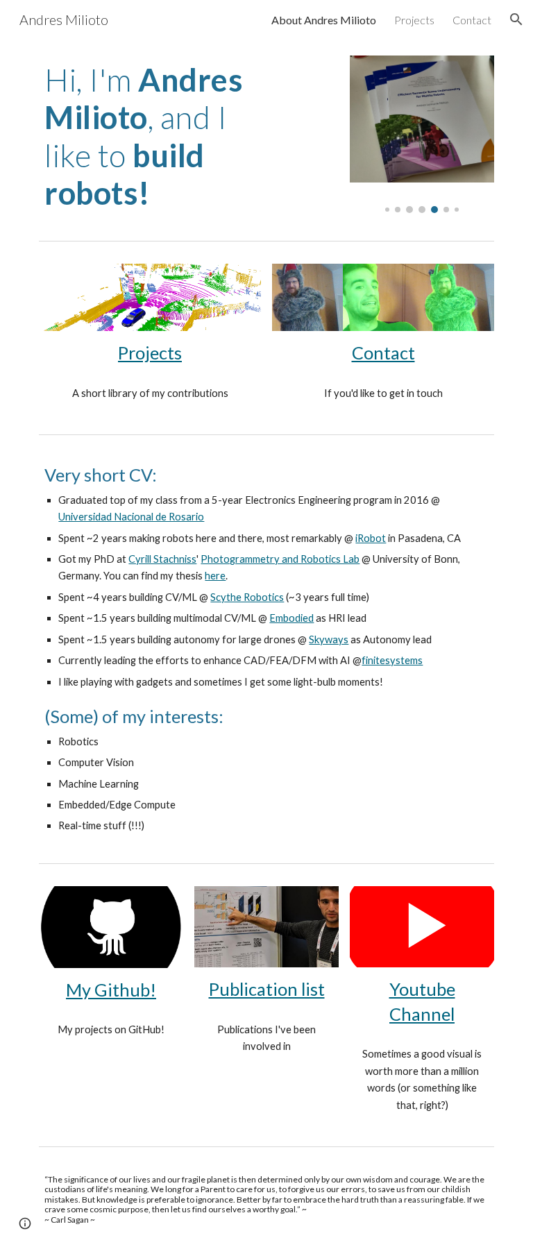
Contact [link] (471, 19)
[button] (516, 19)
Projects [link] (414, 19)
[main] (149, 137)
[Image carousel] (421, 134)
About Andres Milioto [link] (323, 19)
